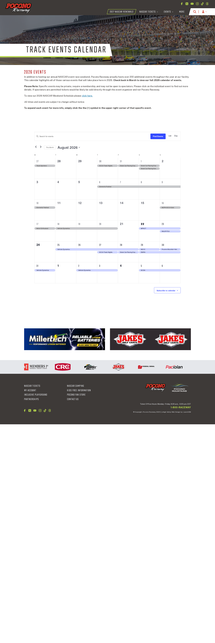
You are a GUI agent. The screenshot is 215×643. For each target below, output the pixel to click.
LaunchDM (187, 412)
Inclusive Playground (35, 395)
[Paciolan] (164, 367)
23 (163, 224)
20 (100, 224)
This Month (50, 147)
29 (142, 245)
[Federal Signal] (136, 367)
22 (142, 224)
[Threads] (207, 3)
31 (121, 161)
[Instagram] (197, 3)
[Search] (194, 11)
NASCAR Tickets (32, 386)
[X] (186, 3)
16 (163, 203)
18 (58, 224)
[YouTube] (192, 3)
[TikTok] (202, 3)
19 (79, 224)
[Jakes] (150, 339)
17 (37, 224)
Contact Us (73, 399)
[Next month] (40, 146)
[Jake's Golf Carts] (108, 367)
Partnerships (31, 399)
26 (79, 245)
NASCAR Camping (75, 386)
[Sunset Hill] (81, 367)
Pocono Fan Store (76, 395)
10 (37, 203)
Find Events (158, 136)
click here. (87, 95)
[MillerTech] (64, 339)
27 (37, 161)
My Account (30, 390)
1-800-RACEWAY (181, 407)
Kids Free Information (79, 390)
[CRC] (53, 367)
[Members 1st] (25, 367)
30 (100, 161)
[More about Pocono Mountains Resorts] (179, 388)
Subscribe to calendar (166, 290)
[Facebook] (181, 3)
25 (58, 245)
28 (121, 245)
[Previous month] (35, 146)
